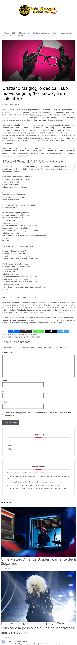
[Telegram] (63, 331)
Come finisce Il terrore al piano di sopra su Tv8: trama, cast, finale (30, 482)
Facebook (10, 445)
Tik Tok (9, 449)
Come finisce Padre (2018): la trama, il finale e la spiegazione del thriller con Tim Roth (37, 489)
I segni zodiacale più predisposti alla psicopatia (21, 337)
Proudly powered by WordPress (26, 644)
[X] (26, 331)
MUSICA (5, 82)
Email (5, 391)
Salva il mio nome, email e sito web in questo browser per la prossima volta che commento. (38, 414)
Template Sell (56, 644)
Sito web (6, 402)
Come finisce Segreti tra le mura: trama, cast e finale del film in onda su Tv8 (33, 485)
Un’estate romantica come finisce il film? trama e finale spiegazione (30, 473)
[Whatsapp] (38, 331)
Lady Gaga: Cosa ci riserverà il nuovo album (20, 334)
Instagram (10, 441)
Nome (5, 380)
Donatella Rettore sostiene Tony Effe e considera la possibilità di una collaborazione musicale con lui (38, 628)
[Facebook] (14, 331)
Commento (7, 353)
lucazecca (17, 104)
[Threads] (51, 331)
